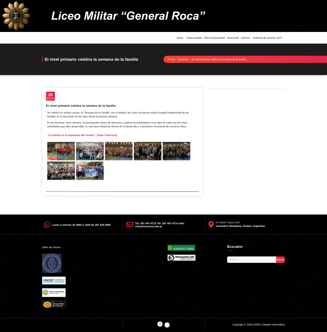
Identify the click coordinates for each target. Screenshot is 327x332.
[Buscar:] (256, 259)
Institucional (193, 37)
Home (180, 37)
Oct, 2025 (50, 96)
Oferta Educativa (213, 37)
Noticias (245, 37)
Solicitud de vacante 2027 (267, 37)
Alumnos (232, 37)
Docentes (183, 59)
